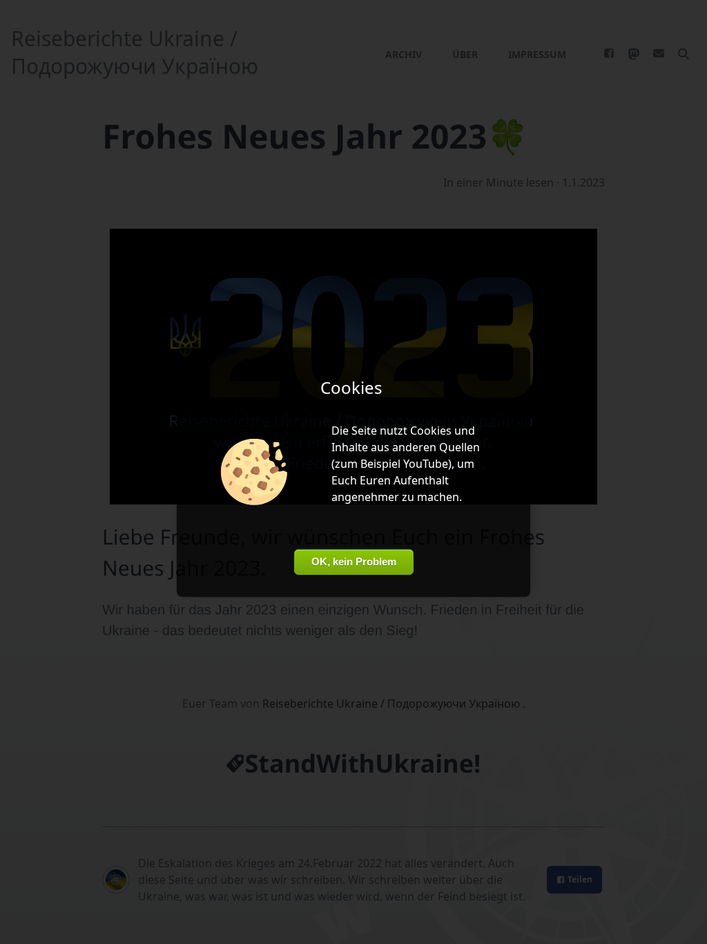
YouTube (425, 463)
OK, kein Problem (353, 561)
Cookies (431, 430)
